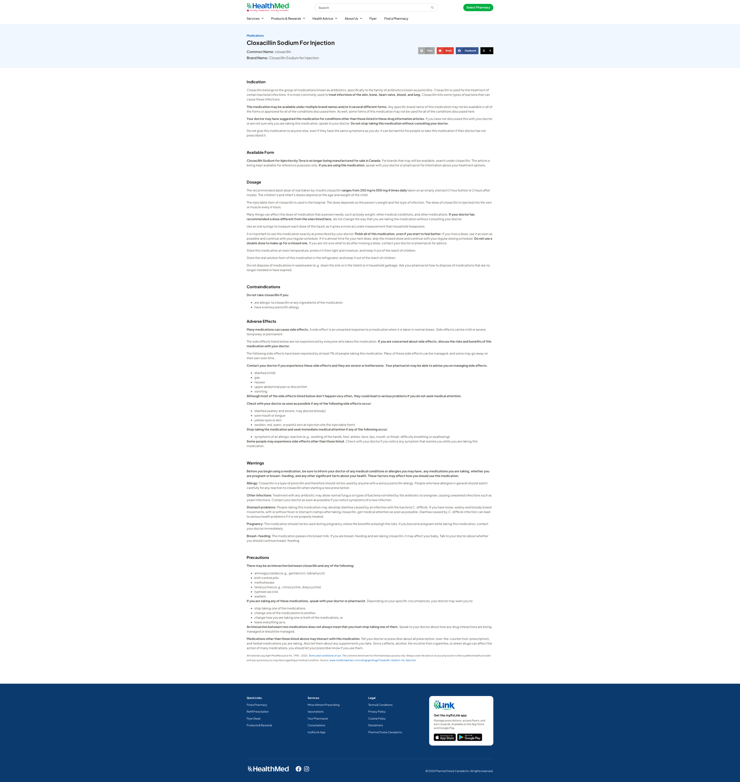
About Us (351, 18)
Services (253, 18)
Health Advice (322, 18)
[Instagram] (306, 769)
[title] (445, 737)
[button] (426, 50)
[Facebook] (298, 769)
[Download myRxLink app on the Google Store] (469, 737)
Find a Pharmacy (396, 18)
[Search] (432, 7)
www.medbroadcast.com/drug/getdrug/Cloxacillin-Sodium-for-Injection (373, 660)
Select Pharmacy (478, 7)
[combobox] (370, 7)
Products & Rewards (286, 18)
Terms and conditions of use (325, 655)
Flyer (373, 18)
